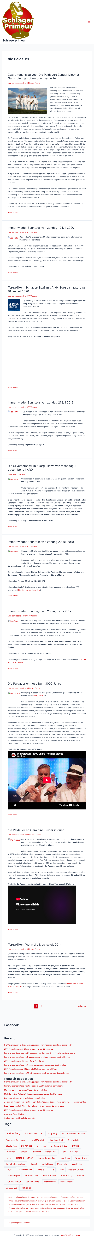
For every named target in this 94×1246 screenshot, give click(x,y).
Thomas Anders (66, 1182)
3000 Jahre (38, 696)
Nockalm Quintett (76, 1170)
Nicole (51, 1170)
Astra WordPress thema (70, 1235)
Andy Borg (52, 1133)
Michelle (40, 1170)
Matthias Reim (25, 1170)
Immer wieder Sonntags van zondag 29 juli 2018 (41, 542)
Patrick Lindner (31, 1175)
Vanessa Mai (11, 1188)
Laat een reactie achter (17, 83)
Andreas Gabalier (33, 1133)
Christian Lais (73, 1140)
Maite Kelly (62, 1164)
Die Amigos (26, 1146)
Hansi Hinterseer (70, 1151)
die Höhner (42, 1146)
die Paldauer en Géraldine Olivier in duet (36, 830)
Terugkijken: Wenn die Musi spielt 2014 (34, 944)
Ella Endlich (10, 1152)
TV (29, 232)
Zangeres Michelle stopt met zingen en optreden (24, 1098)
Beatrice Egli (38, 1139)
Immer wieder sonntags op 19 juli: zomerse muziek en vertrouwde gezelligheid (36, 1073)
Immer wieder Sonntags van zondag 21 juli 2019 (41, 402)
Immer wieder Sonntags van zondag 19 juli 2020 (41, 227)
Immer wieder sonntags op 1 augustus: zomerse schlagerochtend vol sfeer (35, 1065)
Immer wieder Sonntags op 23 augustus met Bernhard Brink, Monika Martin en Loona (39, 1053)
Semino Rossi (13, 1181)
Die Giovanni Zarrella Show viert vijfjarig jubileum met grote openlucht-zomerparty (38, 1045)
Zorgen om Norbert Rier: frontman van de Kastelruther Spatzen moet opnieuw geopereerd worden (45, 1102)
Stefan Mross (50, 1182)
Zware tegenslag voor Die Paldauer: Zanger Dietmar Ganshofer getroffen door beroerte (43, 76)
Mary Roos (10, 1170)
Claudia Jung (11, 1146)
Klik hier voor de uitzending (29, 590)
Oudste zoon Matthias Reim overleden (20, 1118)
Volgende (83, 1006)
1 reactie (11, 474)
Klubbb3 (33, 1164)
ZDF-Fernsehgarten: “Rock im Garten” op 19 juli (24, 1061)
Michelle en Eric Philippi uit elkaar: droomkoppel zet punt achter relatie (33, 1094)
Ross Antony (66, 1175)
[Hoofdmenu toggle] (89, 22)
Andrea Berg (13, 1133)
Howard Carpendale (46, 1158)
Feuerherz (36, 1152)
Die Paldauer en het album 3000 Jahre (34, 683)
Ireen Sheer (65, 1158)
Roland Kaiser (49, 1175)
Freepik (27, 1223)
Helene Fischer (24, 1157)
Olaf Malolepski (13, 1175)
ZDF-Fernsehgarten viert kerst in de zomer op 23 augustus (28, 1049)
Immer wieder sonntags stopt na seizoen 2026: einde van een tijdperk (33, 1086)
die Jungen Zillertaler (59, 1146)
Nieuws (31, 83)
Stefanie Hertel (33, 1182)
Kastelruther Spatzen (15, 1164)
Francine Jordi (51, 1152)
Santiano (81, 1175)
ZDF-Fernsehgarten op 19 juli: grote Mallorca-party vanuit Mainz (30, 1069)
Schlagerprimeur (14, 40)
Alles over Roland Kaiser (14, 1114)
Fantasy (23, 1151)
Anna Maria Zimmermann (16, 1140)
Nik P (61, 1169)
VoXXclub (26, 1188)
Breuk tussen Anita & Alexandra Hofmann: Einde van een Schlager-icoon (34, 1106)
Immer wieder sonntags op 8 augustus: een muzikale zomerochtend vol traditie (37, 1057)
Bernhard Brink (56, 1140)
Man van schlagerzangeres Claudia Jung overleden (25, 1090)
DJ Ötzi (75, 1146)
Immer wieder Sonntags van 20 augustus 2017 (39, 611)
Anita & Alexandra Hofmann (73, 1133)
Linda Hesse (47, 1164)
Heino (8, 1158)
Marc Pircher (77, 1164)
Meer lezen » (13, 212)
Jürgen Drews (81, 1158)
